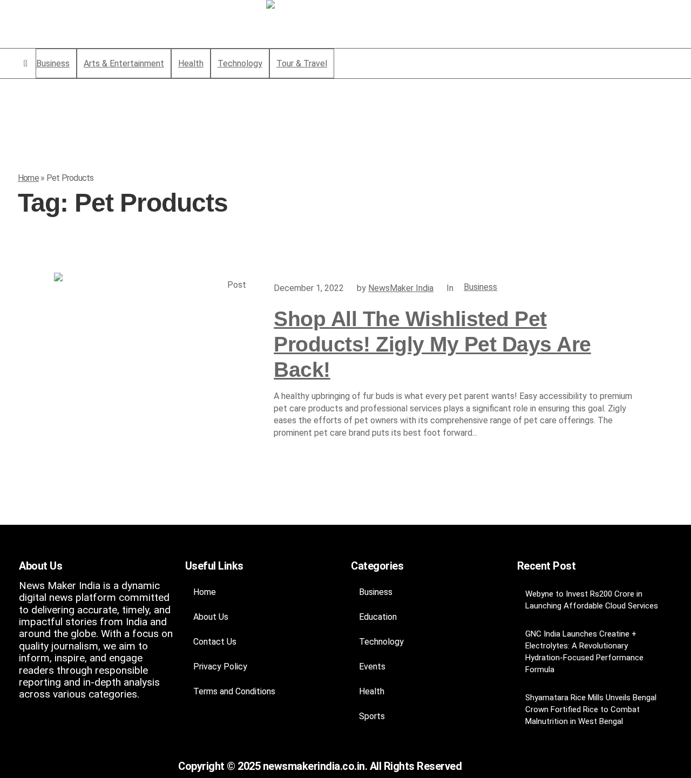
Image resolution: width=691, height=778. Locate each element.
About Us (210, 617)
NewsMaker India (400, 288)
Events (372, 666)
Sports (372, 716)
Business (480, 287)
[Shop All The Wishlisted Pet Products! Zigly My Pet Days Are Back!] (153, 372)
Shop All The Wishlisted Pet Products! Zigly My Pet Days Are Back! (432, 344)
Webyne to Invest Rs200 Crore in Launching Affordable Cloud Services (591, 600)
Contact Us (214, 642)
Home (28, 178)
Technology (381, 642)
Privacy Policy (220, 666)
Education (378, 617)
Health (371, 691)
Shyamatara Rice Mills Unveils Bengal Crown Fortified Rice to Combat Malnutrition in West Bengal (590, 709)
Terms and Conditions (234, 691)
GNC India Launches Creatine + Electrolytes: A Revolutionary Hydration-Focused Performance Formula (584, 651)
